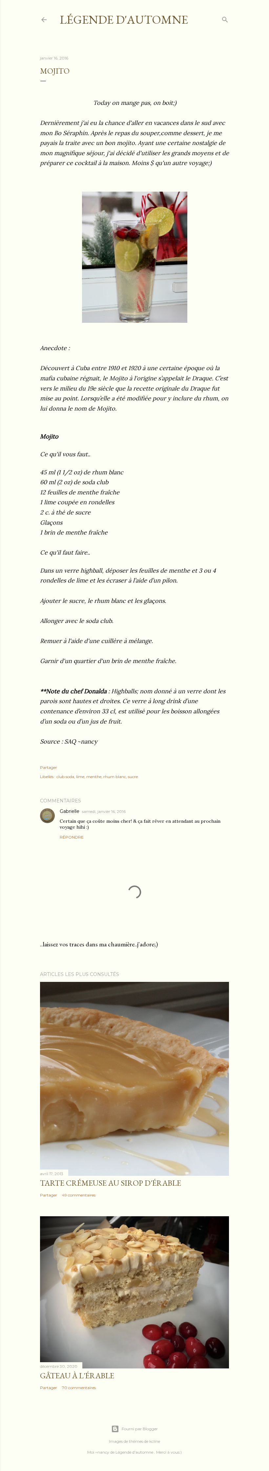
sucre (133, 776)
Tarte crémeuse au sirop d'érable (110, 1183)
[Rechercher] (225, 18)
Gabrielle (69, 811)
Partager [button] (48, 767)
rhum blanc (114, 776)
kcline (154, 1441)
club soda (65, 776)
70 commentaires (79, 1387)
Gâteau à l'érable (77, 1375)
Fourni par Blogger (140, 1428)
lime (80, 776)
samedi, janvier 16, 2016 (104, 811)
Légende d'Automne (124, 19)
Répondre (72, 837)
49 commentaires (78, 1195)
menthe (93, 776)
